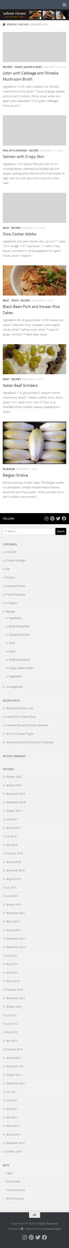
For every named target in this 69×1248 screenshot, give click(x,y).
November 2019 (15, 793)
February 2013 (14, 989)
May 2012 (11, 1032)
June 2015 (12, 896)
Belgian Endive (15, 475)
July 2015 (11, 887)
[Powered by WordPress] (22, 1229)
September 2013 (16, 947)
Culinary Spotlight (16, 560)
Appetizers (15, 618)
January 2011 (13, 1134)
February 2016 (14, 853)
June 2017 (12, 819)
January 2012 (13, 1058)
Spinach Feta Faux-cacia (19, 708)
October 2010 (14, 1151)
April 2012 (12, 1040)
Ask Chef (11, 552)
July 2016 (11, 836)
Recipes (7, 67)
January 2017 (13, 828)
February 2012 (14, 1049)
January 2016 (13, 862)
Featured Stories (15, 586)
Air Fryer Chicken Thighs (19, 733)
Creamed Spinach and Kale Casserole (27, 725)
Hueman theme (53, 1228)
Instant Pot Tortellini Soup (21, 716)
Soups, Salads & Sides (28, 67)
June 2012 (12, 1023)
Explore (10, 577)
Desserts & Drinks (19, 634)
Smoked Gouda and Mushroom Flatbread (29, 742)
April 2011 (12, 1117)
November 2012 (15, 998)
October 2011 (14, 1075)
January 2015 (13, 904)
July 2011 (11, 1092)
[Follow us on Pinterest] (52, 518)
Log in (9, 1173)
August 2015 (13, 879)
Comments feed (15, 1190)
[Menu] (64, 4)
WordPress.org (14, 1198)
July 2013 (11, 955)
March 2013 (13, 981)
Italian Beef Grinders (20, 385)
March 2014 (13, 921)
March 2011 (13, 1126)
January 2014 (13, 930)
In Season (9, 469)
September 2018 (16, 802)
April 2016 (12, 845)
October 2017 (14, 810)
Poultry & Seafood (15, 150)
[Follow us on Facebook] (64, 518)
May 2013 (11, 964)
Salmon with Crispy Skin (23, 156)
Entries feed (13, 1181)
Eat (8, 569)
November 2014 (15, 913)
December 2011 (15, 1066)
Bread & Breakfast (19, 626)
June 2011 (12, 1100)
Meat (6, 228)
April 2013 (12, 972)
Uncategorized (14, 686)
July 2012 (11, 1015)
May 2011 (11, 1109)
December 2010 (15, 1143)
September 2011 (16, 1083)
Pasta (15, 300)
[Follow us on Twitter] (58, 518)
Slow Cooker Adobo (19, 234)
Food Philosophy (15, 594)
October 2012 (14, 1006)
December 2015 (15, 870)
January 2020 (13, 785)
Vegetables (15, 676)
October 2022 (14, 776)
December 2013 (15, 938)
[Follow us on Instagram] (46, 518)
